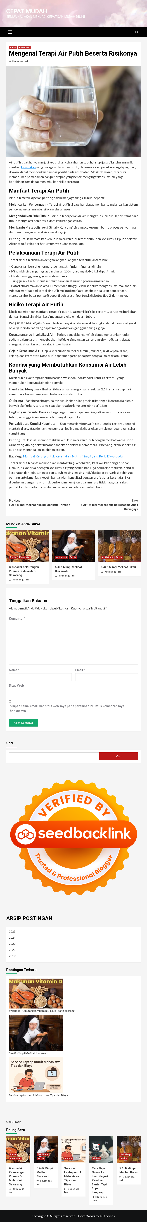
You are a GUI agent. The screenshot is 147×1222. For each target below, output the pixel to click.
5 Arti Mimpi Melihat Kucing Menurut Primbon (39, 503)
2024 (12, 937)
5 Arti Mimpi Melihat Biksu (118, 567)
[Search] (136, 32)
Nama (14, 670)
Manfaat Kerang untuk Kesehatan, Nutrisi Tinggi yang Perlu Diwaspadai (73, 456)
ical (26, 61)
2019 (12, 955)
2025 (12, 931)
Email (80, 670)
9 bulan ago (111, 572)
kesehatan (28, 167)
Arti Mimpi (61, 557)
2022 (12, 949)
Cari (9, 743)
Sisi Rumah (13, 1122)
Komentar (17, 618)
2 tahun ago (18, 61)
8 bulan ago (19, 579)
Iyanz (67, 1192)
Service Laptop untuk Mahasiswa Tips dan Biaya (38, 1095)
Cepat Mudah (26, 11)
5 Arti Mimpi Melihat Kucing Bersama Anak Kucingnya (109, 505)
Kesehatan (24, 47)
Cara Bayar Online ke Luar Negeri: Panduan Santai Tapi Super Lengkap (100, 1180)
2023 (12, 943)
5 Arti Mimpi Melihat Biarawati (28, 1053)
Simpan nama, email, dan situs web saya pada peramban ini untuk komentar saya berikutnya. (67, 708)
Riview (68, 1158)
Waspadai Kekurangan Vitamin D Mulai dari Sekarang (24, 571)
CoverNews (86, 1216)
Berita (13, 47)
